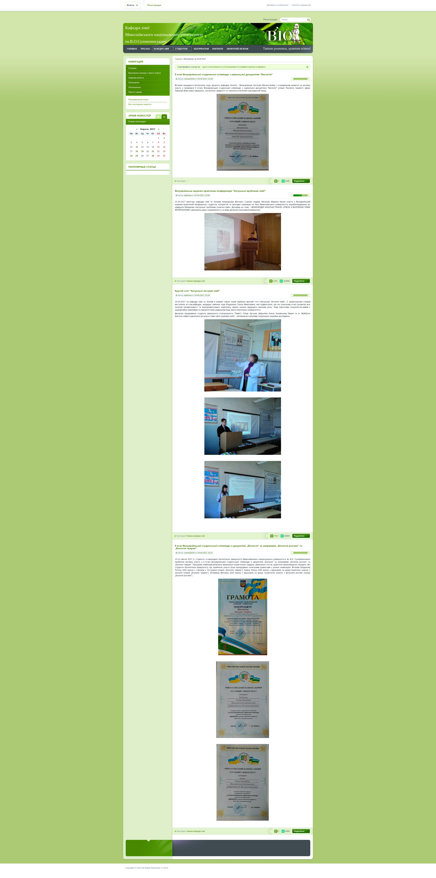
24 (131, 156)
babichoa (188, 195)
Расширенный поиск (138, 99)
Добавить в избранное (278, 5)
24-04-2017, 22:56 (202, 195)
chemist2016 (189, 79)
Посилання (133, 82)
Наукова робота (136, 78)
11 (137, 147)
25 (137, 156)
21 (153, 151)
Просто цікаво (135, 92)
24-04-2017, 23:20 (205, 79)
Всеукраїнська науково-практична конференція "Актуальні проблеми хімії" (220, 191)
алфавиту (261, 67)
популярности (216, 67)
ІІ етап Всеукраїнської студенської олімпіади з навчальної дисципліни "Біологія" (224, 74)
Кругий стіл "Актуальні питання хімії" (197, 291)
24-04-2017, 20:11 (205, 553)
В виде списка (158, 116)
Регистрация (154, 5)
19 (142, 151)
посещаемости (231, 67)
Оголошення (134, 87)
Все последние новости (139, 104)
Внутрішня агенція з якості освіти (144, 73)
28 (153, 156)
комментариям (247, 67)
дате (205, 67)
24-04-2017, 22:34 (202, 295)
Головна (132, 68)
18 (137, 151)
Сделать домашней (301, 5)
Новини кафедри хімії (195, 281)
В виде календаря (164, 116)
